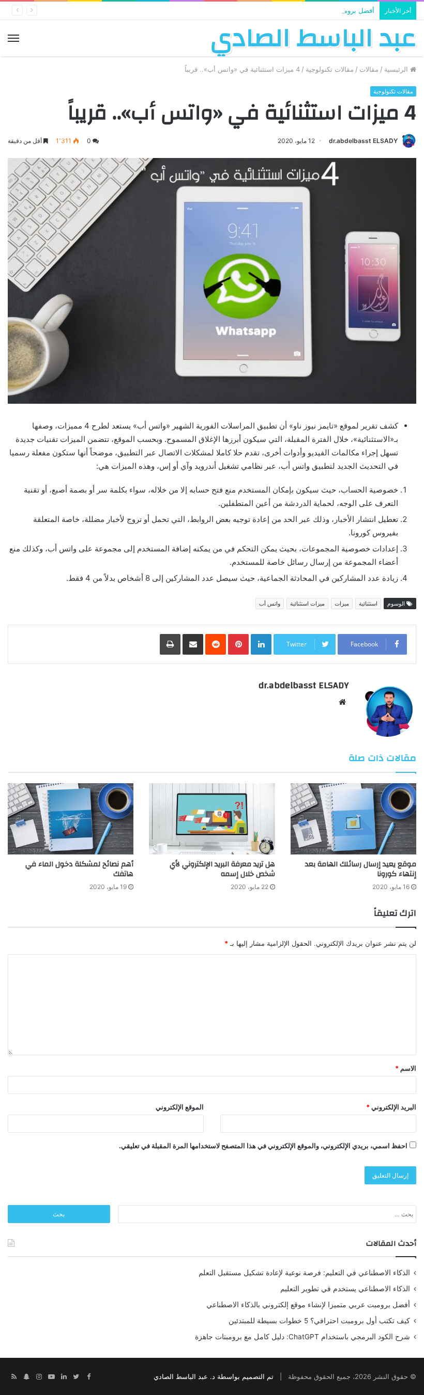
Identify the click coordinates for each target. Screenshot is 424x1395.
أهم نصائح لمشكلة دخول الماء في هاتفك (79, 869)
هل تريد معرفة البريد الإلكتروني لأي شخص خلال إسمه (222, 869)
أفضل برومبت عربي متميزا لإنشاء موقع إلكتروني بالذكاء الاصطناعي (278, 10)
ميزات (342, 603)
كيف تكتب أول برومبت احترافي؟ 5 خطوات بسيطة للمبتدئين (319, 1321)
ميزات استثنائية (307, 603)
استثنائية (368, 603)
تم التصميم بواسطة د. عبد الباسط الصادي (214, 1376)
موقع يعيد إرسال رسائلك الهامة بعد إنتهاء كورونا (360, 869)
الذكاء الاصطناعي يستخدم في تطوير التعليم (345, 1289)
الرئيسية (397, 69)
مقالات (368, 69)
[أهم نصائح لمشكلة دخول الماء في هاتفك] (70, 818)
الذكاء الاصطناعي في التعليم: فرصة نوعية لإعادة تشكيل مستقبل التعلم (304, 1273)
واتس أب (269, 603)
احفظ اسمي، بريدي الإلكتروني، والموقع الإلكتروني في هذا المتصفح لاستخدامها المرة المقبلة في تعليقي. (263, 1146)
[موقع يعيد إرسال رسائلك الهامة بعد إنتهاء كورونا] (353, 818)
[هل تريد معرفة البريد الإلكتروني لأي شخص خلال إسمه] (212, 818)
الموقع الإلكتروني (180, 1107)
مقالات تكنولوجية (330, 69)
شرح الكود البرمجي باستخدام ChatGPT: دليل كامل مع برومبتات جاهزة (302, 1337)
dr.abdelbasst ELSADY (363, 141)
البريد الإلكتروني (391, 1107)
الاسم (405, 1068)
